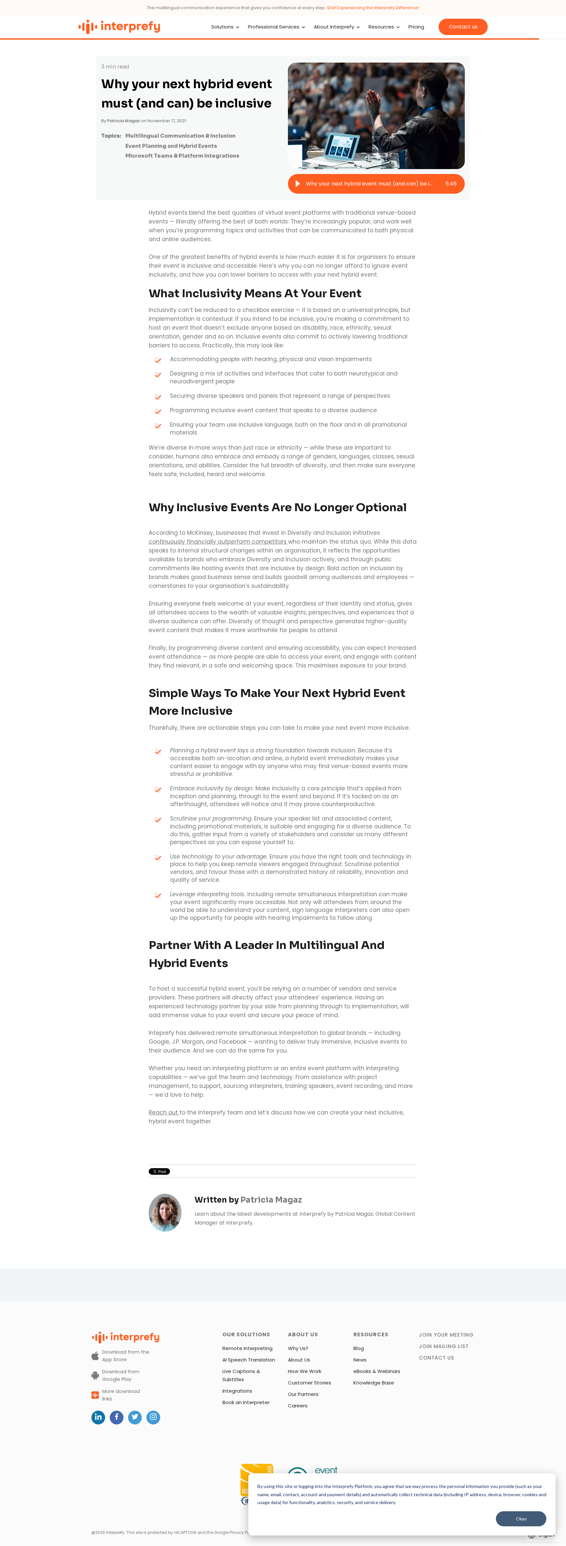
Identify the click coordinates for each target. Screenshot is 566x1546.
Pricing (416, 26)
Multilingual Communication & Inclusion (180, 135)
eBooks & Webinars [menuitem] (376, 1371)
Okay (521, 1518)
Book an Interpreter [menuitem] (246, 1402)
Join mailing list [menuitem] (444, 1346)
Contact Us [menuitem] (436, 1357)
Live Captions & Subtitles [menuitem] (241, 1375)
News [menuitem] (360, 1359)
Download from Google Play (121, 1375)
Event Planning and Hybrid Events (171, 146)
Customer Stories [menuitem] (309, 1382)
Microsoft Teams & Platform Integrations (182, 155)
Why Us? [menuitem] (298, 1348)
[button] (297, 183)
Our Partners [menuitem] (303, 1394)
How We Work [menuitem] (304, 1371)
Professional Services (273, 26)
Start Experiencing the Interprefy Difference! (373, 8)
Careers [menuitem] (298, 1405)
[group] (376, 184)
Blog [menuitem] (358, 1348)
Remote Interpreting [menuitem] (247, 1348)
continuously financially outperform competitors (218, 542)
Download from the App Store (125, 1355)
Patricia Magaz (123, 121)
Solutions (222, 26)
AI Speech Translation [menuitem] (248, 1359)
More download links (121, 1395)
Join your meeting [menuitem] (446, 1334)
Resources (381, 26)
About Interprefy (334, 26)
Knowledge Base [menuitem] (373, 1382)
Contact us (463, 26)
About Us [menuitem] (299, 1359)
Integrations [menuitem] (237, 1390)
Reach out (164, 1112)
